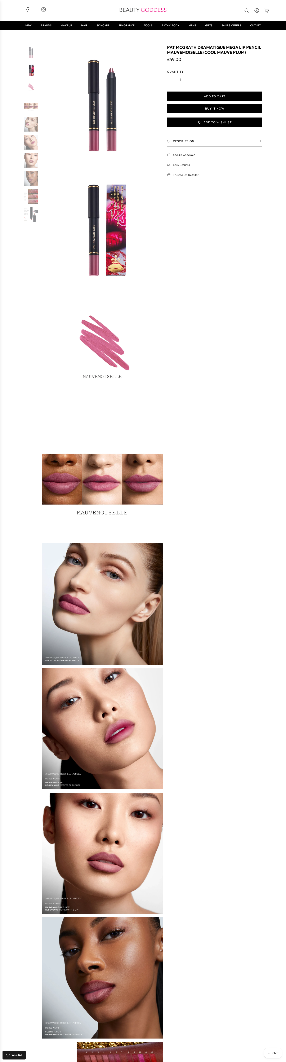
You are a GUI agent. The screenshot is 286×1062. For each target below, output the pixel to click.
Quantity (175, 72)
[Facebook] (28, 10)
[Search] (247, 10)
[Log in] (257, 10)
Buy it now (214, 108)
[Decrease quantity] (172, 80)
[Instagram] (44, 10)
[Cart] (267, 10)
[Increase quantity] (189, 80)
